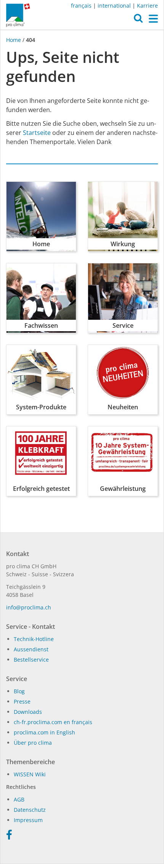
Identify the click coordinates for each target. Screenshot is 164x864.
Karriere (147, 5)
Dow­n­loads (28, 711)
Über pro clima (33, 742)
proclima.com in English (44, 732)
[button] (138, 20)
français (81, 5)
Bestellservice (31, 659)
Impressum (28, 820)
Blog (19, 691)
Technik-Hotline (34, 639)
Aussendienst (31, 649)
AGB (19, 799)
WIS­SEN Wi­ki (30, 774)
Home (14, 39)
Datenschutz (30, 809)
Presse (22, 701)
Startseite (37, 132)
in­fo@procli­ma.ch (28, 607)
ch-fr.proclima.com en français (53, 722)
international (114, 5)
